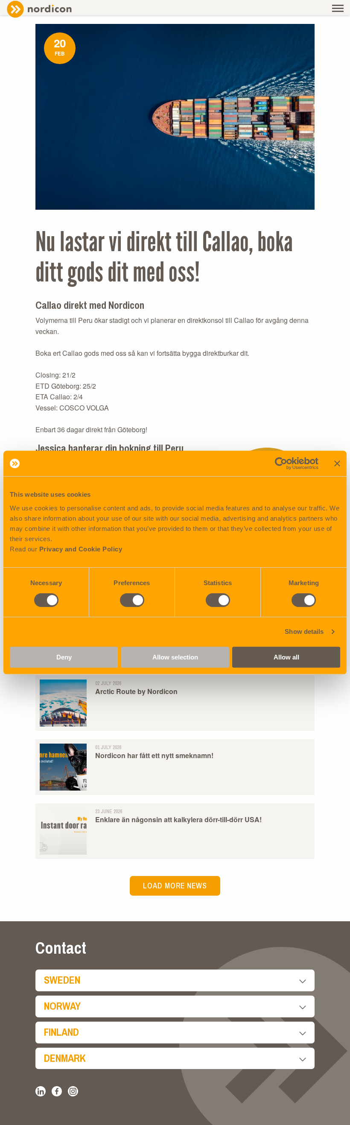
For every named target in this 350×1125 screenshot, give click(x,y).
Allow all (286, 657)
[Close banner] (337, 463)
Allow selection (175, 657)
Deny (64, 657)
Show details (304, 631)
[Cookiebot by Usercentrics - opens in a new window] (281, 463)
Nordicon (53, 9)
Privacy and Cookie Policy (80, 549)
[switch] (132, 600)
